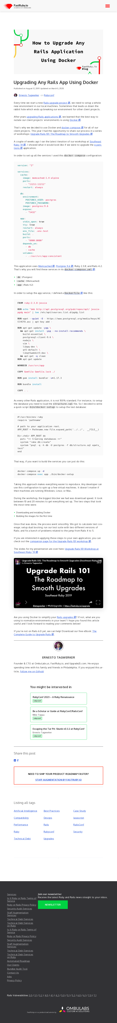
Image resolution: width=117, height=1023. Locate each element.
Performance (21, 824)
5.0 (63, 995)
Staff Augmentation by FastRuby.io (58, 779)
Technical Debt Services (20, 919)
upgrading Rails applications (44, 116)
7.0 (89, 995)
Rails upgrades (66, 617)
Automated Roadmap (18, 961)
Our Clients (13, 964)
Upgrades (49, 838)
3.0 (30, 995)
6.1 (84, 995)
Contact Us (13, 972)
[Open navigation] (107, 6)
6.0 (79, 995)
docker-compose (72, 127)
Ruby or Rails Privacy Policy (21, 904)
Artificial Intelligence (25, 810)
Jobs (9, 976)
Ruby (16, 831)
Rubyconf (49, 95)
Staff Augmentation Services (17, 914)
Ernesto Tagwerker (29, 95)
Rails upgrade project (57, 102)
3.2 (40, 995)
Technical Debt (22, 838)
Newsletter (53, 904)
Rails (46, 824)
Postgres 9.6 (64, 266)
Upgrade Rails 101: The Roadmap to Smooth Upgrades (62, 134)
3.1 (35, 995)
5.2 (73, 995)
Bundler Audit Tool (17, 968)
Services (11, 894)
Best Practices (52, 810)
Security (78, 831)
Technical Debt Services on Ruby (20, 924)
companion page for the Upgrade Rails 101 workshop (60, 541)
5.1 (68, 995)
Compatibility (21, 817)
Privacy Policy (14, 980)
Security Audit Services (19, 908)
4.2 (57, 995)
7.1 (95, 995)
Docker (75, 120)
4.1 (52, 995)
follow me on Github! (32, 671)
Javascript (78, 817)
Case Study (79, 810)
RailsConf (78, 824)
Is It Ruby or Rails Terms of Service (21, 899)
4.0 (46, 995)
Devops (48, 817)
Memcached (46, 266)
